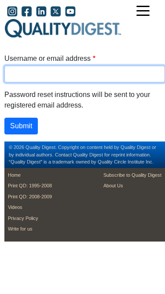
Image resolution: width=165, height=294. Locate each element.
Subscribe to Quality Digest (132, 175)
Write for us (20, 228)
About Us (113, 185)
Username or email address (47, 58)
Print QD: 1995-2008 (30, 185)
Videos (15, 207)
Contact (63, 154)
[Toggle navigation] (145, 12)
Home (14, 175)
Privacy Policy (23, 218)
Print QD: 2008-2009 (30, 196)
